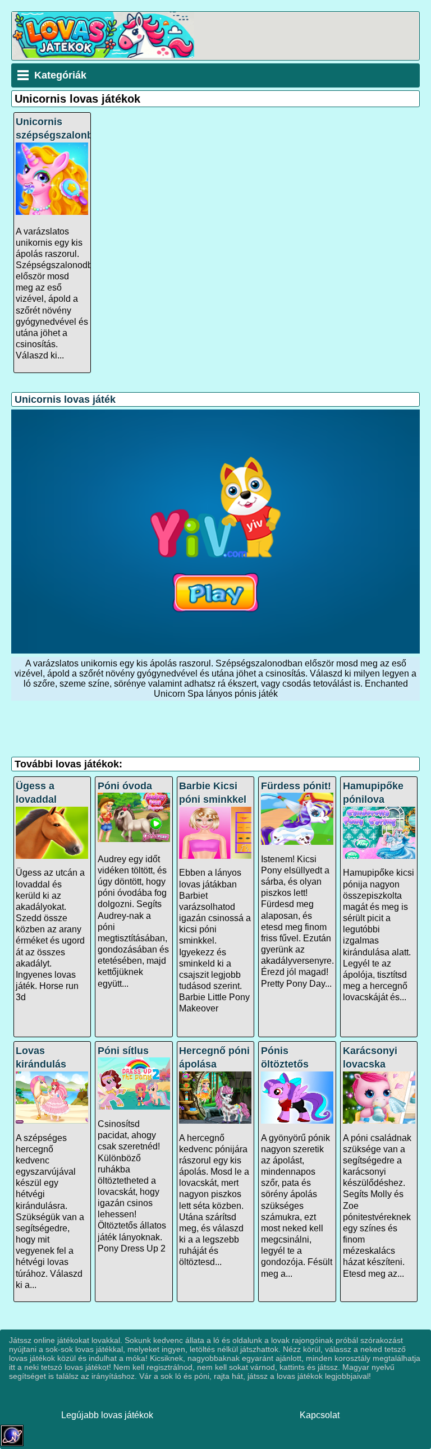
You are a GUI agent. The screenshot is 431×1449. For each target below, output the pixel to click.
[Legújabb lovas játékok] (103, 54)
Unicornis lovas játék (65, 399)
